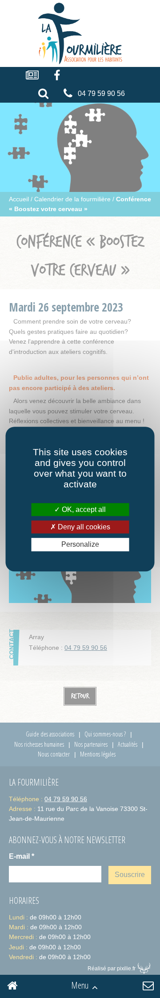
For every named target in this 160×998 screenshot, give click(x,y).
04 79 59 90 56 (101, 93)
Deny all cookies (83, 527)
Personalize (80, 545)
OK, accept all (83, 509)
